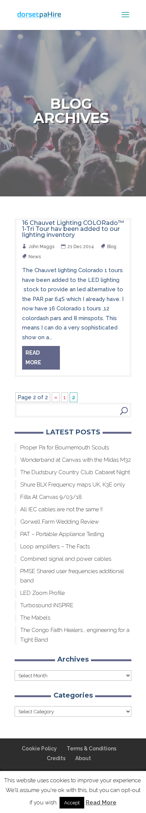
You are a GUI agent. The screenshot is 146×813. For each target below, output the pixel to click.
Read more (33, 357)
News (35, 256)
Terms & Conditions (91, 749)
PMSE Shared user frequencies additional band (72, 576)
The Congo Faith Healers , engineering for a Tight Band (75, 635)
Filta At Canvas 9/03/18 (51, 497)
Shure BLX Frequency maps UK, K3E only (72, 484)
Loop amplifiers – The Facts (55, 546)
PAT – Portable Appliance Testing (62, 534)
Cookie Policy (39, 749)
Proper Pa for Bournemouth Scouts (64, 447)
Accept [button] (72, 803)
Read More (101, 802)
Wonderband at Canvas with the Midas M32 (75, 460)
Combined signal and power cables (65, 558)
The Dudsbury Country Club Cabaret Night (75, 472)
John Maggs (42, 246)
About (83, 758)
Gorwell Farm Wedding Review (59, 521)
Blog (112, 246)
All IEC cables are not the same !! (61, 509)
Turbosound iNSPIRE (46, 605)
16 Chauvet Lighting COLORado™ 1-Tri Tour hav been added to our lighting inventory (73, 228)
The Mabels (35, 617)
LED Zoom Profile (42, 593)
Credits (56, 758)
